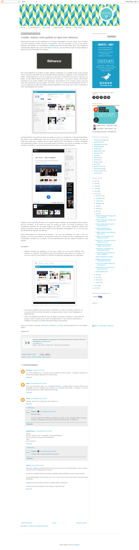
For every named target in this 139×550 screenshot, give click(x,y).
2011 (96, 285)
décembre (99, 196)
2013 (96, 191)
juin (97, 211)
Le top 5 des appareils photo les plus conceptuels (105, 253)
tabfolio (58, 386)
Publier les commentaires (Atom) (38, 526)
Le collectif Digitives (34, 27)
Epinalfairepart (30, 431)
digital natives (98, 151)
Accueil (23, 27)
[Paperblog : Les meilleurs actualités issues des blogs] (97, 298)
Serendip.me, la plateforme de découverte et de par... (104, 249)
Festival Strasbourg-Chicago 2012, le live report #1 (106, 220)
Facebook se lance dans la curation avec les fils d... (103, 245)
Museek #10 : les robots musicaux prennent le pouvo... (106, 241)
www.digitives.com (37, 343)
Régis (28, 383)
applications (97, 142)
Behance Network (53, 47)
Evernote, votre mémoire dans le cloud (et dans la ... (105, 224)
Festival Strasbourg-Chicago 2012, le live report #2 (106, 216)
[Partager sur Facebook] (47, 354)
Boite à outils (46, 27)
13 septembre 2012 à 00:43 (38, 383)
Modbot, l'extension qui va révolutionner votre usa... (104, 260)
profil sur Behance (50, 325)
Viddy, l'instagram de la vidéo (104, 257)
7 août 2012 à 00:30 (38, 370)
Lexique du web (58, 27)
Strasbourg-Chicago (100, 140)
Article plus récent (26, 523)
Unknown (29, 370)
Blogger (77, 545)
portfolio (39, 357)
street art (96, 173)
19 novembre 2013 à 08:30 (44, 431)
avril (97, 275)
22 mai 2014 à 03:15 (37, 465)
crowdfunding (98, 146)
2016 (96, 183)
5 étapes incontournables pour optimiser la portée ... (105, 237)
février (98, 280)
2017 (96, 181)
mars (97, 277)
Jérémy (28, 465)
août (97, 206)
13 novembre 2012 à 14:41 (48, 411)
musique (96, 162)
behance (29, 357)
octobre (98, 201)
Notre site (68, 27)
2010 (96, 288)
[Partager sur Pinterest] (49, 354)
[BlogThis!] (43, 354)
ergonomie (97, 153)
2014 (96, 188)
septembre (99, 203)
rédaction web (98, 166)
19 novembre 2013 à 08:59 (48, 451)
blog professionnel (99, 144)
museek (96, 160)
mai (97, 213)
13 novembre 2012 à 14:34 (39, 398)
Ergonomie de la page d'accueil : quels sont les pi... (105, 268)
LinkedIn (34, 357)
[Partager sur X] (45, 354)
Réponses (31, 408)
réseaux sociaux (46, 357)
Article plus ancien (81, 523)
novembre (99, 198)
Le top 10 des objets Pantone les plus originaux (105, 264)
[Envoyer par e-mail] (41, 354)
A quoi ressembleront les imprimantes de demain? (104, 228)
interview (96, 157)
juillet (97, 208)
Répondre (29, 377)
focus (95, 155)
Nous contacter (78, 27)
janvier (98, 282)
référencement (98, 168)
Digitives (34, 411)
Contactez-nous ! (46, 341)
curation (96, 148)
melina (28, 398)
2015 (96, 186)
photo (95, 164)
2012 (96, 193)
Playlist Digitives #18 (102, 271)
